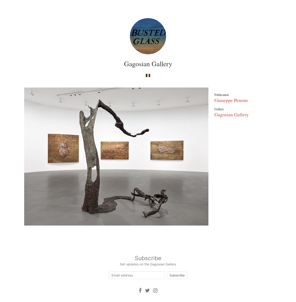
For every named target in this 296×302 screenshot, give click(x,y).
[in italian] (148, 75)
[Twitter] (147, 290)
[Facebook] (140, 290)
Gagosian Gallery (148, 63)
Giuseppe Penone (231, 100)
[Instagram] (155, 290)
